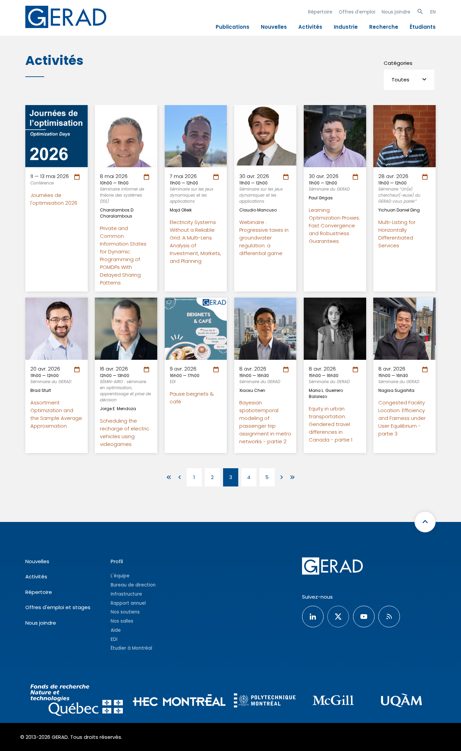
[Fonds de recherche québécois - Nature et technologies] (76, 701)
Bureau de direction (133, 585)
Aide (116, 630)
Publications (232, 26)
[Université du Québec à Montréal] (401, 701)
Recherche (383, 26)
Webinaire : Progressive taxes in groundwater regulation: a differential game (264, 238)
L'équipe (120, 576)
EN (433, 11)
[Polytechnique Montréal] (265, 701)
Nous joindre (396, 11)
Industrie (346, 26)
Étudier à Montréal (131, 648)
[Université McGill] (333, 701)
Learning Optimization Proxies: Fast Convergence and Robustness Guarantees (334, 225)
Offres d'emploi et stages (57, 607)
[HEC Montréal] (179, 701)
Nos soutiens (125, 612)
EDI (114, 639)
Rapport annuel (128, 603)
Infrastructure (126, 594)
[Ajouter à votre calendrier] (78, 177)
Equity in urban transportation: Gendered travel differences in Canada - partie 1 (330, 424)
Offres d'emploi (357, 11)
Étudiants (423, 26)
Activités (310, 26)
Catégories (398, 63)
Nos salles (122, 621)
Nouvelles (274, 26)
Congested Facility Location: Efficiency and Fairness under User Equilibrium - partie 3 (402, 418)
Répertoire (320, 11)
